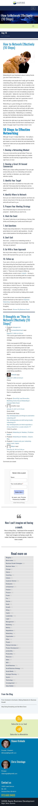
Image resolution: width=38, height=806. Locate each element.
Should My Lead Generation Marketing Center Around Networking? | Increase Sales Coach (18, 400)
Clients (8, 572)
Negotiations (9, 630)
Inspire (8, 613)
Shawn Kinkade (18, 741)
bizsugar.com (17, 327)
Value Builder (10, 686)
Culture (8, 578)
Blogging (8, 557)
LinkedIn (23, 273)
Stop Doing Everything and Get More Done (13, 707)
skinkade (13, 375)
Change (8, 569)
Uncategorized (10, 683)
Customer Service (11, 581)
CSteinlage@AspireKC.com (9, 773)
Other (7, 639)
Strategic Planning (11, 674)
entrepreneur (10, 587)
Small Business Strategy (13, 668)
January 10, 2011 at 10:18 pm (15, 409)
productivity (9, 651)
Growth (8, 607)
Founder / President (7, 750)
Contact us (6, 782)
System (8, 677)
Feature (8, 589)
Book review (9, 560)
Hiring (7, 610)
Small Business (10, 665)
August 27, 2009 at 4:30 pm (15, 333)
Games (8, 601)
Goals (7, 604)
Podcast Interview (11, 645)
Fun (7, 598)
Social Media (9, 671)
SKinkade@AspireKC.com (8, 753)
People (8, 642)
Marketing (9, 624)
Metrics (8, 627)
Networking (9, 633)
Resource (9, 657)
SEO (7, 662)
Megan (13, 446)
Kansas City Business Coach (21, 309)
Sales (7, 659)
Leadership (9, 616)
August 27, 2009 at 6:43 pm (15, 378)
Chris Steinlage (18, 762)
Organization (9, 636)
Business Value (10, 566)
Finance (8, 592)
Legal (7, 619)
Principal (3, 771)
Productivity (9, 654)
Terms (18, 502)
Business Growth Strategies (14, 563)
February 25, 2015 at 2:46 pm (15, 449)
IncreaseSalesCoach (17, 330)
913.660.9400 (8, 795)
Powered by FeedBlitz (19, 499)
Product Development (12, 648)
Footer (8, 595)
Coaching (8, 575)
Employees (9, 584)
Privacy (23, 502)
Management (10, 622)
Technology (9, 680)
